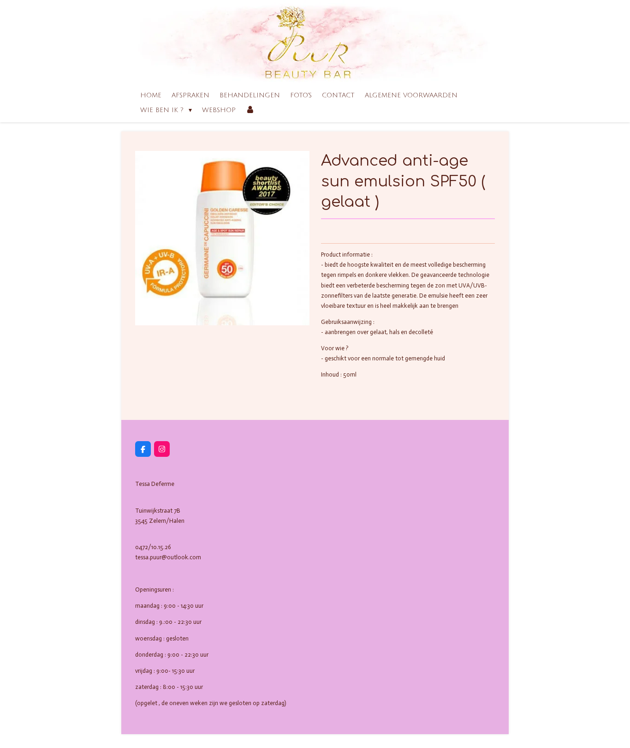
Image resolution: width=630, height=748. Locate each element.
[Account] (250, 110)
